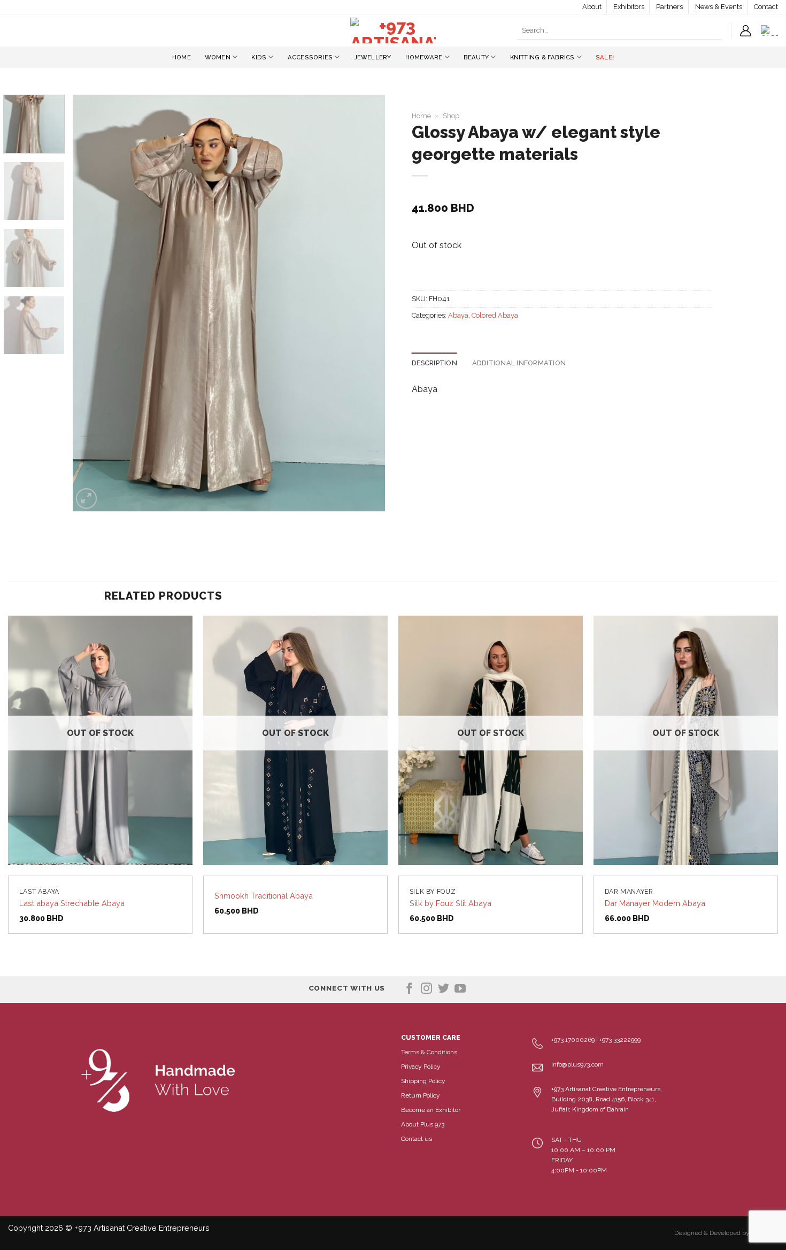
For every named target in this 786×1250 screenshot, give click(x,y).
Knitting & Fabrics (542, 57)
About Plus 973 (422, 1124)
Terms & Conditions (429, 1052)
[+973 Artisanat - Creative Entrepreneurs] (393, 30)
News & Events (718, 7)
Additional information (519, 363)
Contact (766, 7)
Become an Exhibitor (430, 1110)
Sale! (605, 57)
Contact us (416, 1138)
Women (217, 57)
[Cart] (769, 30)
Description (434, 363)
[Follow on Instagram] (426, 989)
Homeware (424, 57)
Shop (451, 116)
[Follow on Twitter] (443, 989)
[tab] (434, 363)
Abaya (458, 315)
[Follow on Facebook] (409, 989)
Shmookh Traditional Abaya (263, 895)
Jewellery (372, 57)
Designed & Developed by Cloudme (726, 1233)
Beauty (476, 57)
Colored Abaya (495, 315)
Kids (258, 57)
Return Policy (420, 1095)
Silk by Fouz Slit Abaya (450, 903)
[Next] (365, 303)
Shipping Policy (423, 1081)
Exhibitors (628, 7)
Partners (669, 7)
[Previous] (92, 303)
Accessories (310, 57)
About (592, 7)
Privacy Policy (421, 1066)
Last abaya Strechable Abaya (72, 903)
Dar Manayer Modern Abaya (655, 903)
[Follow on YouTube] (460, 989)
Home (181, 57)
